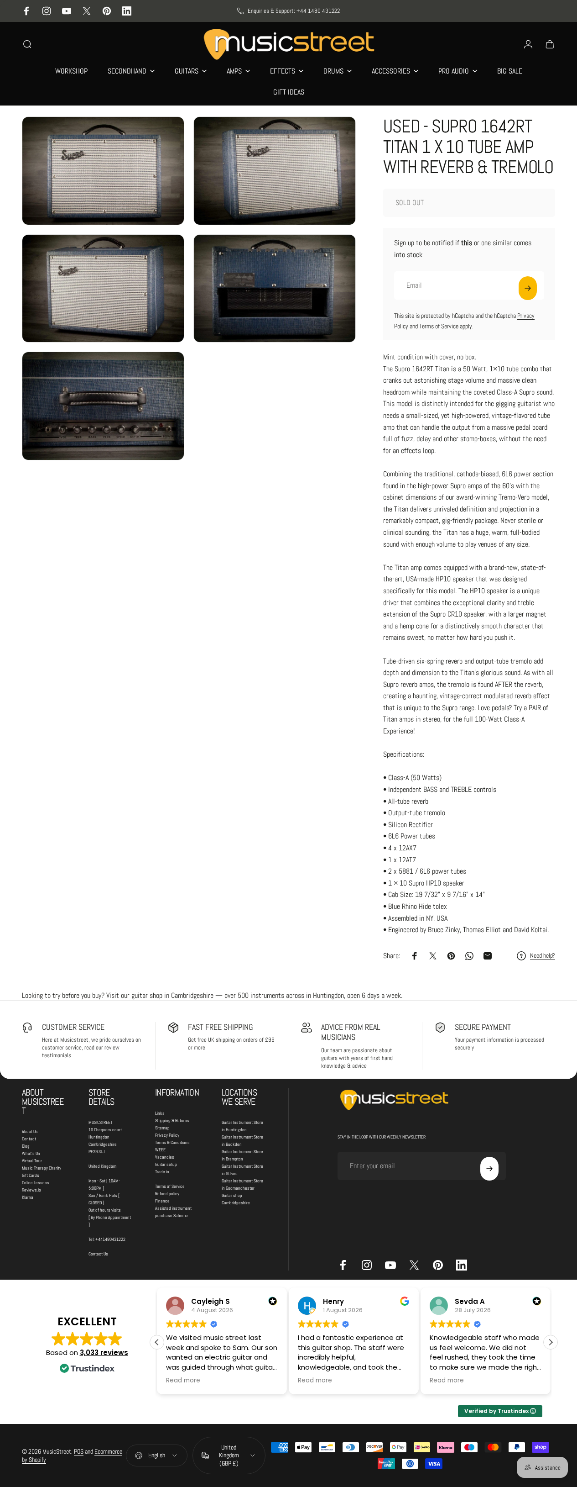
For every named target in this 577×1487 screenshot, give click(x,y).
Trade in (162, 1172)
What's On (31, 1153)
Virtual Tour (32, 1161)
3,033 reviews (104, 1352)
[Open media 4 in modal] (274, 289)
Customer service (73, 1027)
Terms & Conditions (172, 1142)
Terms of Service (438, 326)
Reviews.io (31, 1190)
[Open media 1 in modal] (103, 171)
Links (160, 1113)
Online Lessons (35, 1183)
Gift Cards (30, 1175)
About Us (30, 1131)
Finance (162, 1201)
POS (78, 1451)
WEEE (160, 1150)
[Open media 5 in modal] (103, 406)
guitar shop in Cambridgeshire (172, 995)
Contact (29, 1139)
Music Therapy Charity (41, 1168)
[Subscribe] (528, 288)
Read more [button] (183, 1380)
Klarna (27, 1197)
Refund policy (167, 1194)
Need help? (542, 956)
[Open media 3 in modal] (103, 289)
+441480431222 (110, 1239)
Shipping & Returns (172, 1120)
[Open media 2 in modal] (274, 171)
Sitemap (162, 1128)
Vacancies (164, 1157)
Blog (26, 1146)
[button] (550, 1342)
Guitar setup (166, 1164)
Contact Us (98, 1254)
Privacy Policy (167, 1135)
